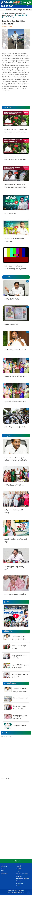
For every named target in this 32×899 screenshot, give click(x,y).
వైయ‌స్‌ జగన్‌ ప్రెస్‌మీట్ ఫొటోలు (12, 324)
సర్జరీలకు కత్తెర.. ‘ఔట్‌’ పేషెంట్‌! (20, 698)
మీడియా (18, 869)
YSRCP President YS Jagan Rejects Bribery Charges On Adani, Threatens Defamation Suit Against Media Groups (15, 187)
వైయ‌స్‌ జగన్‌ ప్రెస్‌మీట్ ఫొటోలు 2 (12, 299)
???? (27, 6)
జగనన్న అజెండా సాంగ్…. (11, 214)
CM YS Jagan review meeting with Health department (14, 14)
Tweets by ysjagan (5, 778)
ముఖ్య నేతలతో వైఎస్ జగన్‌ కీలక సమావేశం (15, 350)
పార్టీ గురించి (4, 866)
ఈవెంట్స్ (18, 866)
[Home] (16, 2)
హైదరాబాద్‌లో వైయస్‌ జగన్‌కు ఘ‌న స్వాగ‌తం (15, 427)
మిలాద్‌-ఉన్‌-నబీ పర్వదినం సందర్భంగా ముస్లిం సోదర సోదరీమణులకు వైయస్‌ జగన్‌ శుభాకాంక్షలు (15, 460)
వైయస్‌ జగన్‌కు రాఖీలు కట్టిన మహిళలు (14, 485)
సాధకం (3, 871)
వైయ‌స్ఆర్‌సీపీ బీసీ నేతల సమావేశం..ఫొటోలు (15, 402)
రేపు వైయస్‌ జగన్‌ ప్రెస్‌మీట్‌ (19, 725)
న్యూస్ (18, 871)
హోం (3, 13)
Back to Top (28, 893)
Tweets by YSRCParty (6, 737)
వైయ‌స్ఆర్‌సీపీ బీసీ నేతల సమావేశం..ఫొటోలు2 (16, 376)
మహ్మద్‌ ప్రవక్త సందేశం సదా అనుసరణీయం (15, 594)
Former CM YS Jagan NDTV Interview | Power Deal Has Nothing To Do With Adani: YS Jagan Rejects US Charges (16, 160)
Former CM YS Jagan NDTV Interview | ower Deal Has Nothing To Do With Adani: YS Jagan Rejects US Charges (16, 132)
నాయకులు (3, 869)
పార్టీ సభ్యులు (4, 873)
